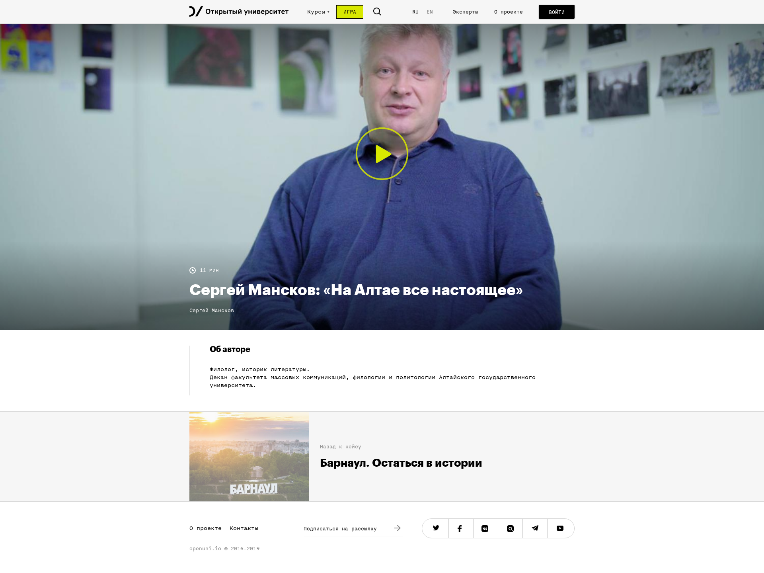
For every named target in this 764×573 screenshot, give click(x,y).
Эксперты (465, 11)
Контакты (244, 528)
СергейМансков (211, 310)
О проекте (508, 11)
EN (430, 11)
